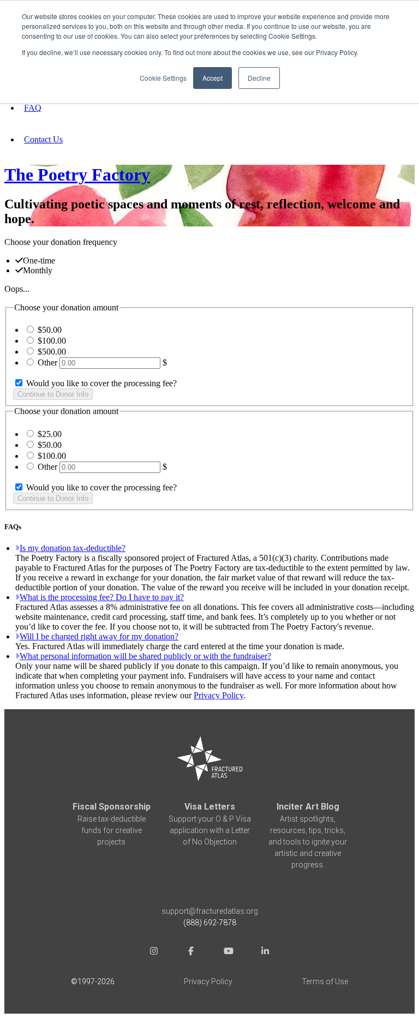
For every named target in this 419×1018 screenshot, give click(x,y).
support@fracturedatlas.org (209, 911)
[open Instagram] (153, 952)
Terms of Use (325, 981)
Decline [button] (259, 77)
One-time (39, 260)
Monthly (37, 270)
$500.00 (52, 351)
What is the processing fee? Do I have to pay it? (102, 597)
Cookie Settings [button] (163, 77)
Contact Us (43, 139)
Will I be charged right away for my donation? (99, 636)
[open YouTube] (228, 952)
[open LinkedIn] (265, 952)
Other (47, 362)
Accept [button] (212, 77)
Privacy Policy (218, 695)
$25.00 (50, 434)
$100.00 (52, 340)
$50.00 (50, 329)
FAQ (32, 107)
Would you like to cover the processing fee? (100, 383)
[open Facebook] (191, 952)
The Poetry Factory (77, 174)
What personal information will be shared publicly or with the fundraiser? (145, 656)
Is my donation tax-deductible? (72, 548)
